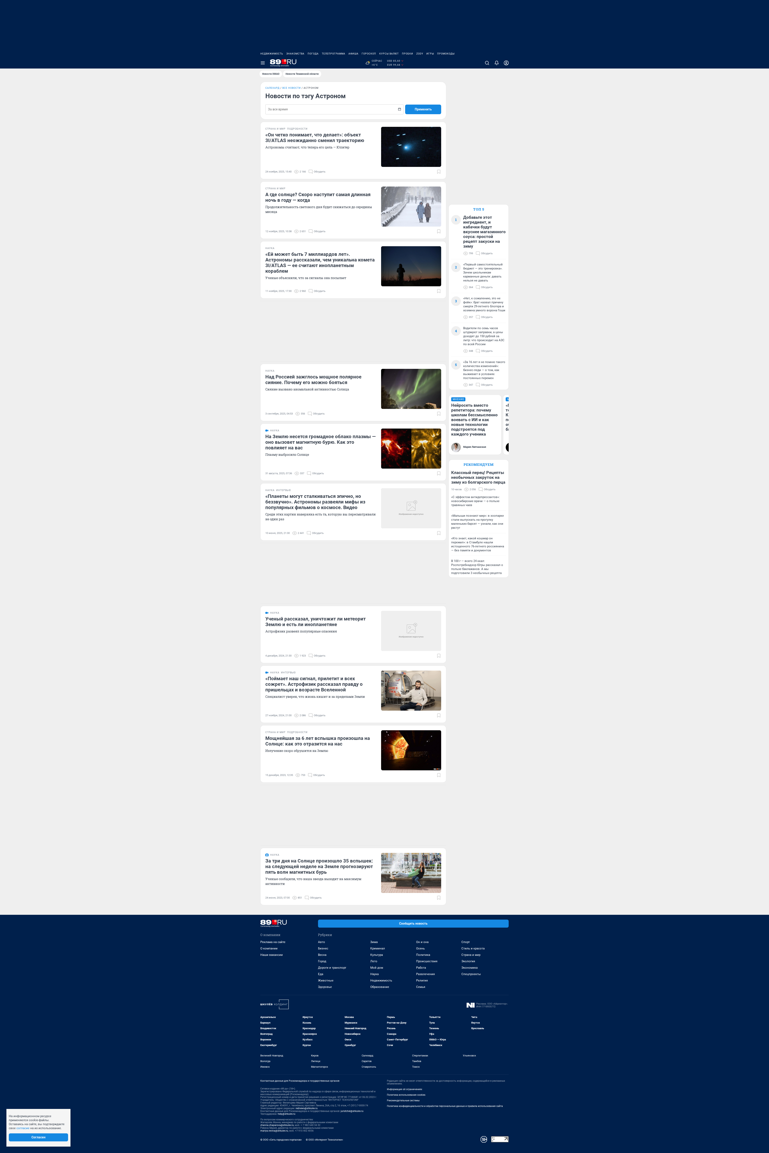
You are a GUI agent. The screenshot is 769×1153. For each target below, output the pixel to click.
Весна (322, 955)
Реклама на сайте (272, 942)
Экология (468, 961)
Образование (379, 987)
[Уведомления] (496, 63)
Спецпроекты (471, 974)
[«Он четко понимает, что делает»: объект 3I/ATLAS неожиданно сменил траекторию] (411, 147)
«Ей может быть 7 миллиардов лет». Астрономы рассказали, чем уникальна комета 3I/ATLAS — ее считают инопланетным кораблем (320, 262)
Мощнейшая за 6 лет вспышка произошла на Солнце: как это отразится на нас (317, 741)
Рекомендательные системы (403, 1100)
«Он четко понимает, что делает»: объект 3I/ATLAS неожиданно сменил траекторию (314, 137)
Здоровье (325, 987)
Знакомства (295, 53)
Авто (321, 942)
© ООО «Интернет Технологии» (324, 1139)
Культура (376, 955)
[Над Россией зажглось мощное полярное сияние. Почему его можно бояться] (411, 389)
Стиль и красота (473, 948)
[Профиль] (506, 63)
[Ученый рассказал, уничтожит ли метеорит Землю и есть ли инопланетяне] (411, 631)
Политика (423, 955)
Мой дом (376, 967)
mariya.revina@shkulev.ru (274, 1130)
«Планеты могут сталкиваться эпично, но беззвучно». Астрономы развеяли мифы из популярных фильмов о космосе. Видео (315, 501)
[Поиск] (487, 63)
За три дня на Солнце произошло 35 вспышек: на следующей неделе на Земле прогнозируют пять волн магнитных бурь (319, 866)
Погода (313, 53)
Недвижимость (271, 53)
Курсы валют (389, 53)
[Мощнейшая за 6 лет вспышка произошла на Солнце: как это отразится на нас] (411, 750)
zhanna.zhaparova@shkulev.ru (277, 1125)
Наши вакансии (271, 955)
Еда (320, 974)
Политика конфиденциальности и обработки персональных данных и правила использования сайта (445, 1106)
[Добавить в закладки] (438, 171)
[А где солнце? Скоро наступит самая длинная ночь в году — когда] (411, 207)
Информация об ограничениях (404, 1089)
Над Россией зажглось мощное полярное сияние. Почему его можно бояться (313, 379)
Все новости (291, 88)
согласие (22, 1128)
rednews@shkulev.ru (307, 1108)
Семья (420, 987)
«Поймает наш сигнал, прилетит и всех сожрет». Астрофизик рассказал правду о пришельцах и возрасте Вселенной (314, 684)
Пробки (407, 53)
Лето (373, 961)
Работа (421, 967)
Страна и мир (470, 955)
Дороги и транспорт (332, 967)
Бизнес (323, 948)
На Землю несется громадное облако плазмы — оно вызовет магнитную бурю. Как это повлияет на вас (320, 442)
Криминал (377, 948)
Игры (430, 53)
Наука (374, 974)
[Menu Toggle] (263, 63)
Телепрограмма (333, 53)
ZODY (419, 53)
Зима (374, 942)
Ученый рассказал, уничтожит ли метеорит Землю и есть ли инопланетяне (315, 621)
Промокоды (446, 53)
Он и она (422, 942)
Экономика (469, 967)
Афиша (353, 53)
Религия (422, 980)
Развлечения (425, 974)
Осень (420, 948)
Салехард (272, 88)
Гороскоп (369, 53)
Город (322, 961)
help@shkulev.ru (286, 1114)
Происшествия (426, 961)
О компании (269, 948)
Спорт (465, 942)
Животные (325, 980)
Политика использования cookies (406, 1094)
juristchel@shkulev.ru (352, 1111)
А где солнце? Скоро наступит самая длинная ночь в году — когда (317, 197)
